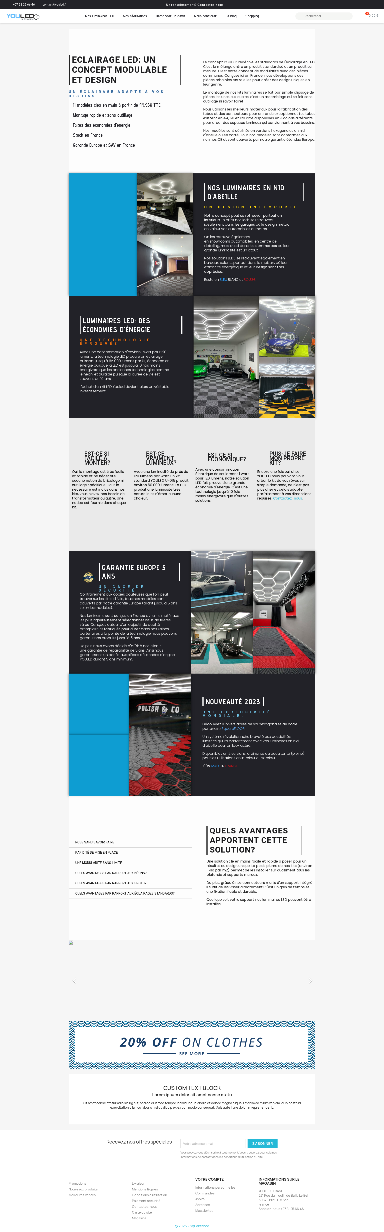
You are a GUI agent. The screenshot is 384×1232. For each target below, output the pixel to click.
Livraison (138, 1183)
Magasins (139, 1218)
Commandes (205, 1193)
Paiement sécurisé (146, 1201)
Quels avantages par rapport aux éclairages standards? (125, 893)
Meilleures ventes (82, 1195)
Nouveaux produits (83, 1189)
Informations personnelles (215, 1187)
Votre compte (209, 1179)
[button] (87, 978)
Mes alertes (204, 1210)
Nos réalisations (135, 16)
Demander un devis (170, 16)
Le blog (231, 16)
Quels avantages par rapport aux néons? (111, 873)
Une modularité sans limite (98, 863)
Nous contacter (205, 16)
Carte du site (142, 1212)
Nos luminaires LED (99, 16)
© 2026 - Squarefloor (192, 1226)
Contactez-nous (210, 4)
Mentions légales (145, 1189)
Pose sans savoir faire (94, 842)
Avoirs (200, 1199)
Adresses (202, 1205)
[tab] (130, 842)
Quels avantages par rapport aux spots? (110, 883)
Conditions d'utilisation (149, 1195)
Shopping (252, 16)
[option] (192, 978)
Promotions (77, 1183)
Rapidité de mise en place (96, 853)
